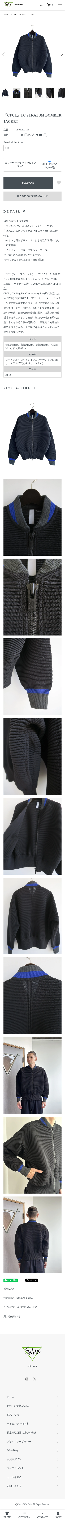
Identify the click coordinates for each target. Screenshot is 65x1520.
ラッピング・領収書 (18, 1423)
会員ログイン (14, 1459)
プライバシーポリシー (19, 1441)
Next (61, 54)
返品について (10, 1289)
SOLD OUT (28, 183)
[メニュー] (60, 5)
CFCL (8, 148)
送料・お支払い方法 (18, 1406)
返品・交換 (13, 1414)
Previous (4, 54)
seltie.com (32, 1366)
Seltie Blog (12, 1450)
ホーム (6, 14)
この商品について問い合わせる (20, 1307)
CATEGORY (24, 1517)
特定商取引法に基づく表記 (18, 1298)
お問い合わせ (14, 1486)
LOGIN (58, 1517)
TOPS (33, 14)
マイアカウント (15, 1468)
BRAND (7, 1517)
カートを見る (14, 1477)
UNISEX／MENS (20, 14)
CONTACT (42, 1517)
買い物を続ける (11, 1316)
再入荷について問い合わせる (32, 196)
